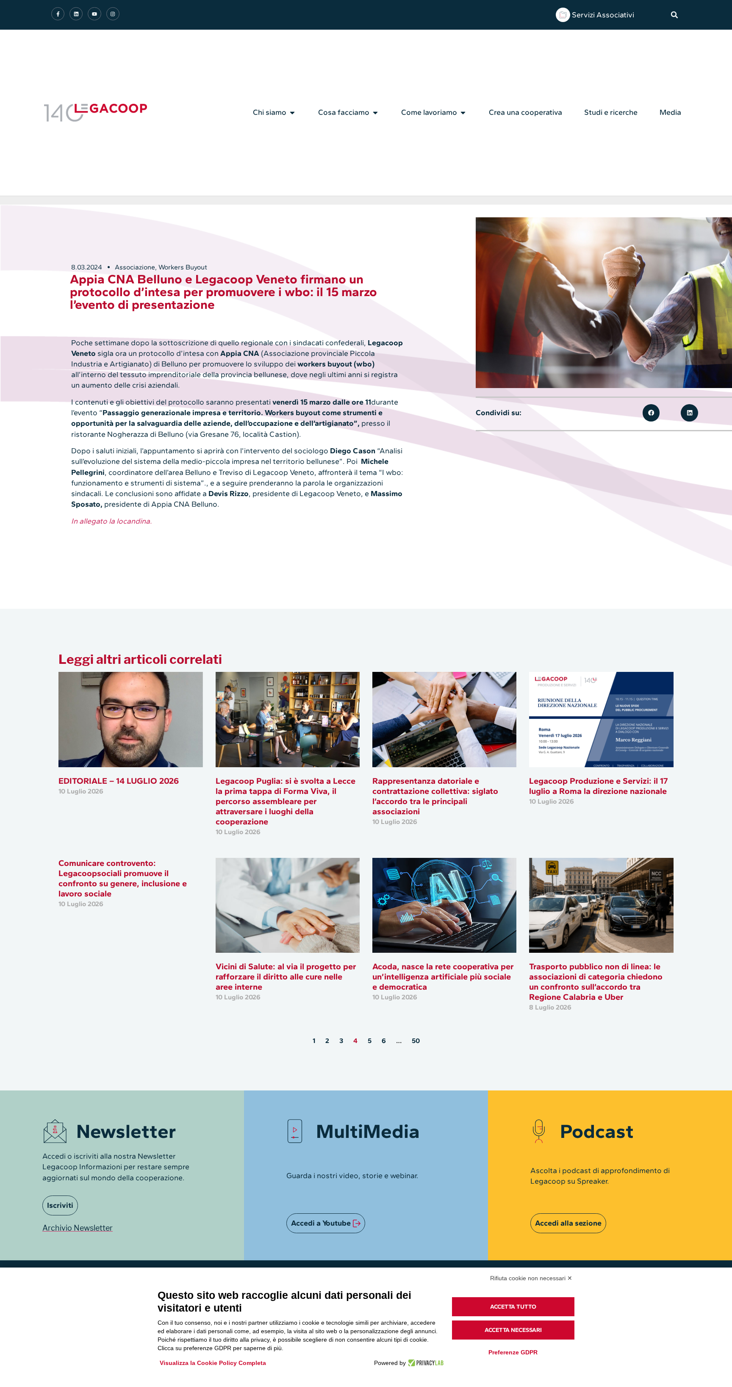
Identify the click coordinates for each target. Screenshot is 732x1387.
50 (416, 1041)
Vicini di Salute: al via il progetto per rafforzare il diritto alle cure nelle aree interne (286, 976)
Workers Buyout (182, 267)
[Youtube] (94, 13)
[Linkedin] (76, 13)
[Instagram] (112, 13)
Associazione (135, 267)
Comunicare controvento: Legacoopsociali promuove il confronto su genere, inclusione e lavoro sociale (122, 878)
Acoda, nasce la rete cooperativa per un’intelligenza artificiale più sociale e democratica (443, 976)
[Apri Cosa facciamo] (375, 113)
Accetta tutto (513, 1306)
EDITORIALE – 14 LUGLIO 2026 (118, 781)
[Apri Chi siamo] (292, 113)
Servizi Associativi (603, 14)
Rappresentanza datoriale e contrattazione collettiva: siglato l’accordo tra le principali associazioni (435, 796)
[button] (674, 14)
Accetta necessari (513, 1330)
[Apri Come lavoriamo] (463, 113)
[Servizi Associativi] (563, 15)
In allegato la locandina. (111, 521)
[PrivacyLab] (425, 1363)
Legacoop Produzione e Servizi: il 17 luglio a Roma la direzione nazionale (598, 786)
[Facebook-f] (57, 13)
